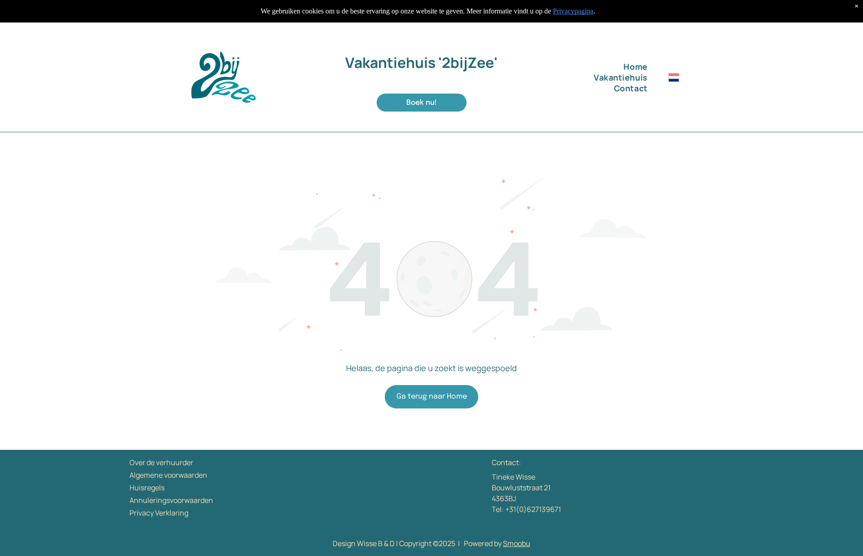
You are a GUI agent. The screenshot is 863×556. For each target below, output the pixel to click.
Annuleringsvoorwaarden (171, 500)
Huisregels (147, 488)
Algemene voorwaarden (168, 475)
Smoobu (516, 543)
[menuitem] (582, 66)
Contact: (506, 462)
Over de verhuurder (161, 462)
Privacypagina (573, 11)
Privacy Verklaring (158, 513)
